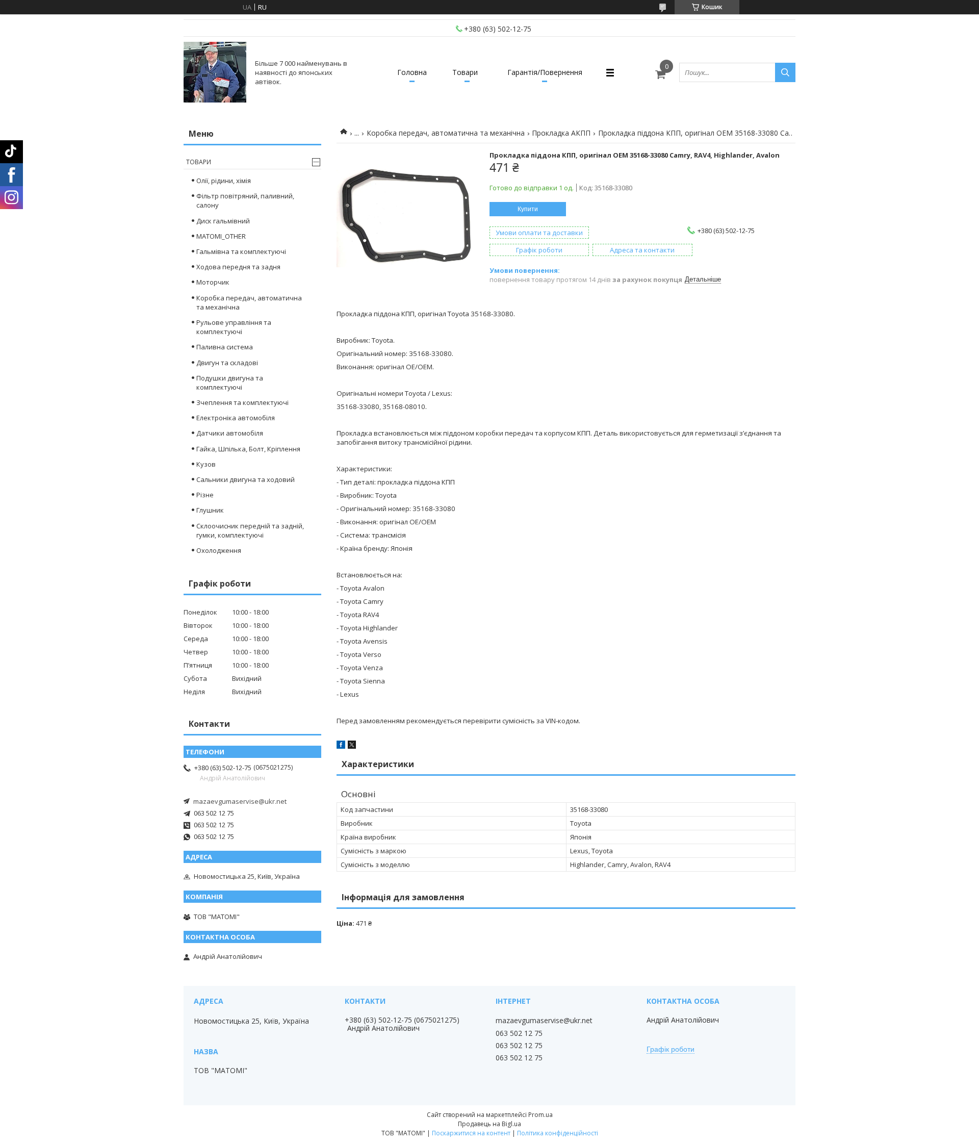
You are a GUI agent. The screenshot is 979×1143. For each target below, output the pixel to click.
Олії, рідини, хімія (223, 180)
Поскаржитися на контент (471, 1133)
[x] (352, 746)
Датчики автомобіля (229, 433)
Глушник (210, 510)
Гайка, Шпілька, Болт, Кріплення (248, 448)
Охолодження (218, 550)
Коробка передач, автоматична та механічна (446, 133)
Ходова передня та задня (238, 266)
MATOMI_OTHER (221, 236)
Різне (205, 494)
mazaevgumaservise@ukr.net (240, 801)
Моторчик (212, 282)
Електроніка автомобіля (235, 417)
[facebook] (341, 746)
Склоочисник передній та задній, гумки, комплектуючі (250, 530)
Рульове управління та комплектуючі (233, 327)
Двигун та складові (227, 362)
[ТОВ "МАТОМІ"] (215, 72)
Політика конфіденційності (557, 1133)
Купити (528, 209)
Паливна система (224, 346)
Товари (465, 72)
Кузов (206, 464)
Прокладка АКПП (561, 133)
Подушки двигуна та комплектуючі (229, 382)
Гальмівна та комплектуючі (241, 251)
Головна (412, 72)
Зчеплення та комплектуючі (242, 402)
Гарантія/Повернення (544, 72)
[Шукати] (785, 72)
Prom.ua (540, 1114)
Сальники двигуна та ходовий (245, 479)
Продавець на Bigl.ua (489, 1124)
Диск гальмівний (223, 220)
